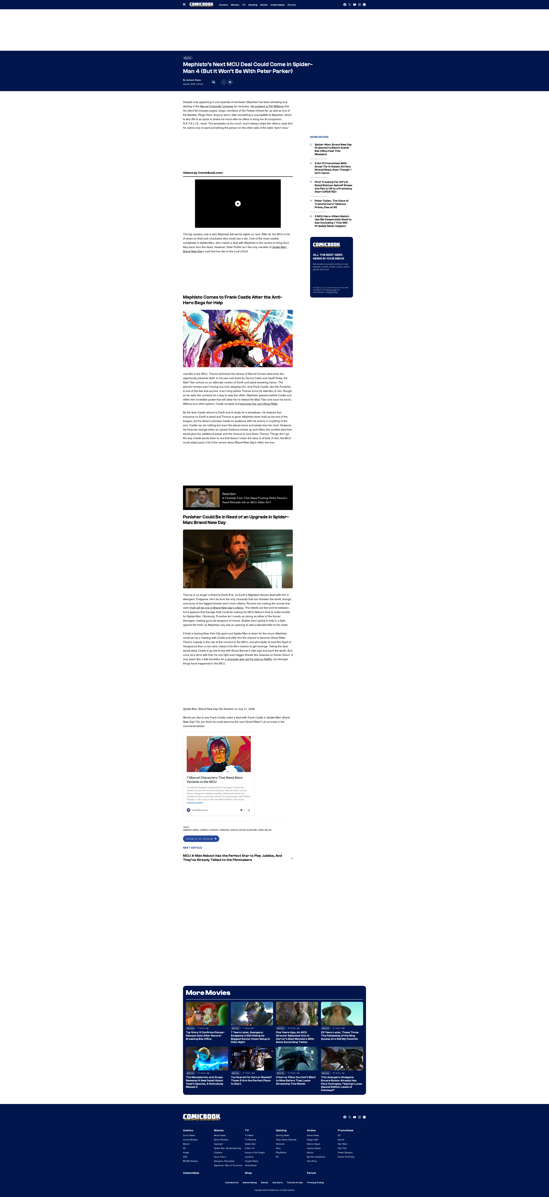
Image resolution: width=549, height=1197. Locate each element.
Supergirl (218, 1143)
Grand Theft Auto (346, 1156)
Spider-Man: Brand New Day (259, 829)
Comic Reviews (190, 1139)
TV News (249, 1135)
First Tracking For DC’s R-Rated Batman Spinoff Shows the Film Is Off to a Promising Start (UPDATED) (333, 186)
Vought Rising (251, 1161)
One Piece (312, 1161)
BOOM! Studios (190, 1161)
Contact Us (231, 1182)
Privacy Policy (332, 292)
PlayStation (281, 1152)
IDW (185, 1156)
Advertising (250, 1182)
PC (277, 1156)
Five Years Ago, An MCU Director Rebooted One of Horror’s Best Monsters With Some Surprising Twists (295, 1037)
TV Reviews (250, 1139)
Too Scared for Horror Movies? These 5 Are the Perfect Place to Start (251, 1080)
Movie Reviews (221, 1139)
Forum (292, 5)
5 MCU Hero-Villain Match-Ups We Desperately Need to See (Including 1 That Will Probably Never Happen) (333, 221)
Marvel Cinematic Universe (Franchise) (211, 829)
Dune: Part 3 (220, 1156)
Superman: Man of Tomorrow (228, 1165)
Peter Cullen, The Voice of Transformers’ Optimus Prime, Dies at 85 (332, 204)
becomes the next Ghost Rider (259, 404)
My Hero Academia (316, 1156)
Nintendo (280, 1143)
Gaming (252, 5)
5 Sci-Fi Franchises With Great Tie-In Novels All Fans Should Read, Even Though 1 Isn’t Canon (333, 168)
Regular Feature (238, 829)
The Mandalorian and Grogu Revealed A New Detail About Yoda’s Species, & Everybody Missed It (204, 1082)
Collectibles (277, 5)
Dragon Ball (312, 1139)
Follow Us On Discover (200, 838)
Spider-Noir (250, 1143)
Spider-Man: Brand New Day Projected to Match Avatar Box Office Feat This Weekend (333, 149)
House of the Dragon (255, 1152)
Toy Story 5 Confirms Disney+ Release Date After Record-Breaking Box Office (205, 1036)
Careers (277, 1182)
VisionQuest (250, 1165)
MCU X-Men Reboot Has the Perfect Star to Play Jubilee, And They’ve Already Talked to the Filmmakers (232, 858)
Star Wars (342, 1143)
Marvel (186, 1143)
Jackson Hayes (193, 79)
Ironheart (187, 829)
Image (186, 1152)
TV (243, 5)
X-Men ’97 (250, 1148)
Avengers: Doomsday (224, 1161)
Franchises (345, 1130)
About (264, 1182)
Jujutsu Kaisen (314, 1148)
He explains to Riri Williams (267, 106)
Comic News (189, 1135)
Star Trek (342, 1148)
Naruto (310, 1152)
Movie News (220, 1135)
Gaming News (282, 1135)
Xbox (278, 1148)
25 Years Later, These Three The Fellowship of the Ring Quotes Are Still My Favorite (340, 1036)
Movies (235, 5)
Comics (223, 5)
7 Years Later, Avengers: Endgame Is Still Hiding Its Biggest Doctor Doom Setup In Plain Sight (250, 1037)
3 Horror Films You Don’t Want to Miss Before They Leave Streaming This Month (296, 1080)
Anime (264, 5)
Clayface (218, 1152)
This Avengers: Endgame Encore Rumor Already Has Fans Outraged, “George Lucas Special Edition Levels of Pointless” (341, 1084)
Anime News (313, 1135)
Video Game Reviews (286, 1139)
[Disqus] (238, 902)
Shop (248, 1173)
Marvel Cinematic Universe (216, 106)
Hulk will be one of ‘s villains (216, 607)
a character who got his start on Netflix (248, 659)
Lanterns (249, 1156)
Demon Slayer (314, 1143)
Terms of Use (331, 289)
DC (184, 1148)
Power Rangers (345, 1152)
